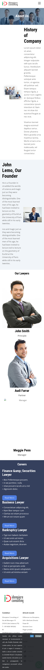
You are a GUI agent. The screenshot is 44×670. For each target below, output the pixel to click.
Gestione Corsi (27, 627)
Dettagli (38, 636)
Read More (9, 497)
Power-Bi (26, 623)
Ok (32, 636)
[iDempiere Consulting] (10, 5)
